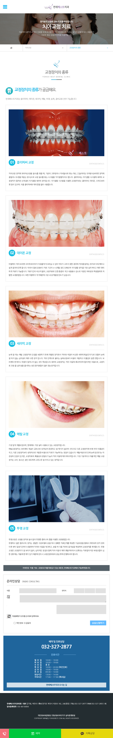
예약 (38, 733)
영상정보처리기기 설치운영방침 (63, 715)
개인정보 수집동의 (23, 623)
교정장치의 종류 (74, 48)
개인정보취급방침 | (45, 715)
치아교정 (28, 48)
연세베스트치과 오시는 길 (56, 685)
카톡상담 (90, 733)
